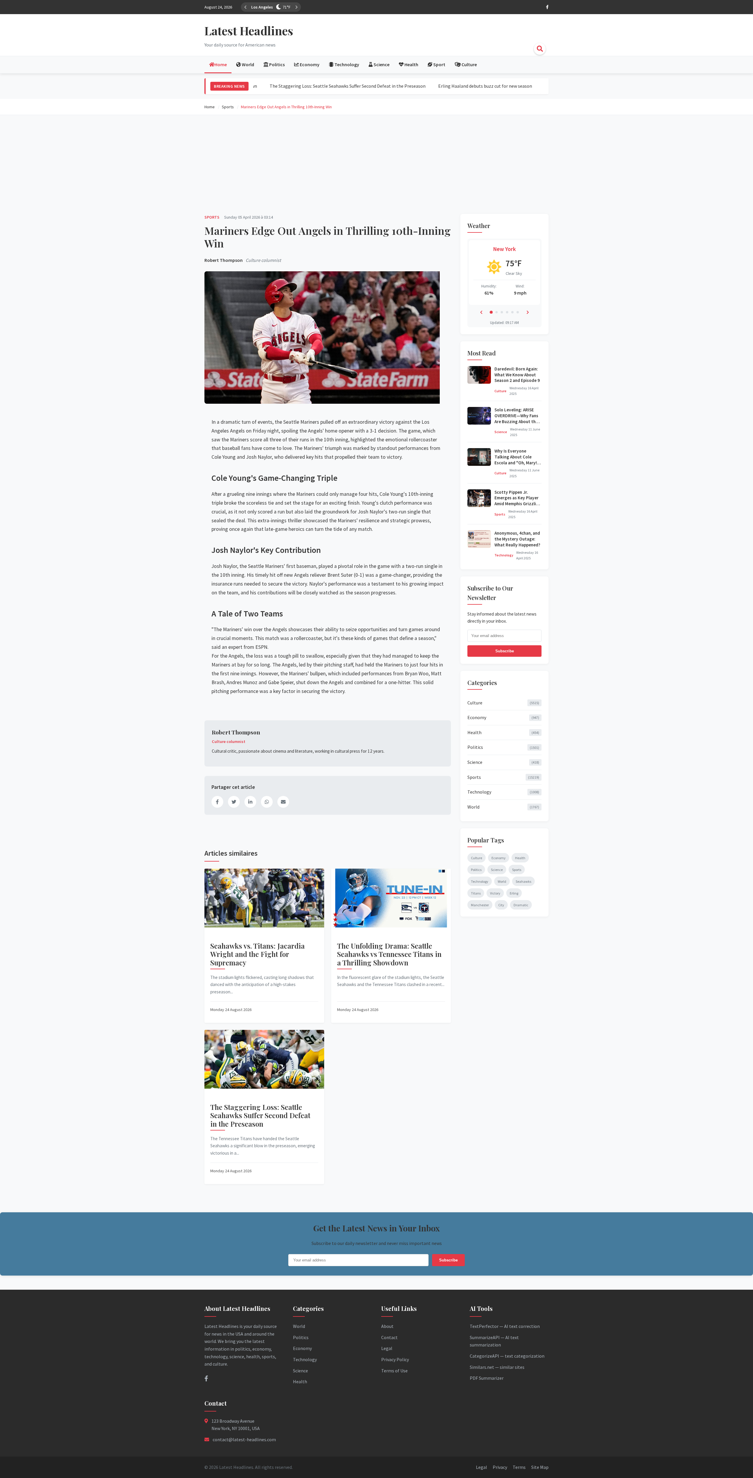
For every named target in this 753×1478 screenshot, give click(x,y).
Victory (495, 893)
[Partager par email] (283, 802)
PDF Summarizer (487, 1378)
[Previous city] (245, 7)
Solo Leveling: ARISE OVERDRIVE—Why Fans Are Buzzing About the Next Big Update (516, 418)
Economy (503, 717)
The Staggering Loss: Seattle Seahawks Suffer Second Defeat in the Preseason (307, 86)
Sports (211, 217)
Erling (514, 893)
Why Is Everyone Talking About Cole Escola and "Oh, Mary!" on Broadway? (516, 459)
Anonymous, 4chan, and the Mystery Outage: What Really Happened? (517, 539)
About (387, 1326)
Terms (519, 1467)
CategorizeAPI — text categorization (507, 1356)
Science (500, 432)
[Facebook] (547, 7)
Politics (503, 747)
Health (503, 732)
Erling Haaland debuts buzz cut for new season (445, 86)
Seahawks (523, 881)
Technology (503, 555)
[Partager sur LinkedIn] (250, 802)
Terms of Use (394, 1371)
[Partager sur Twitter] (234, 802)
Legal (386, 1348)
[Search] (540, 49)
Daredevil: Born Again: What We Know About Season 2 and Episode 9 (517, 374)
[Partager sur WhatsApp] (267, 802)
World (503, 807)
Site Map (540, 1467)
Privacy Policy (395, 1359)
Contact (389, 1337)
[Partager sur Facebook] (217, 802)
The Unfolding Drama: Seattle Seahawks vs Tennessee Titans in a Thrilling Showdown (389, 954)
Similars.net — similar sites (497, 1367)
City (501, 905)
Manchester (480, 905)
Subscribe (504, 651)
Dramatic (521, 905)
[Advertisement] (376, 163)
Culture (500, 391)
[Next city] (290, 7)
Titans (476, 893)
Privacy (500, 1467)
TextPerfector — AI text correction (505, 1326)
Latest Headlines (248, 30)
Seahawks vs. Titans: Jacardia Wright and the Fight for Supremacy (257, 954)
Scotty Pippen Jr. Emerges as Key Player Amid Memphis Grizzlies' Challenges (518, 500)
